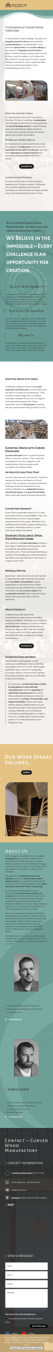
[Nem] (50, 1343)
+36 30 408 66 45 (18, 1182)
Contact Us (26, 166)
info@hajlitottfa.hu (19, 1190)
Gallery (26, 772)
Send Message (39, 1326)
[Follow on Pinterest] (24, 1334)
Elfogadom (15, 1348)
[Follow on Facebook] (7, 1334)
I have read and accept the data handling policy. (24, 1320)
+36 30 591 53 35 (33, 1182)
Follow (14, 1333)
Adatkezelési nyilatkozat (32, 1348)
